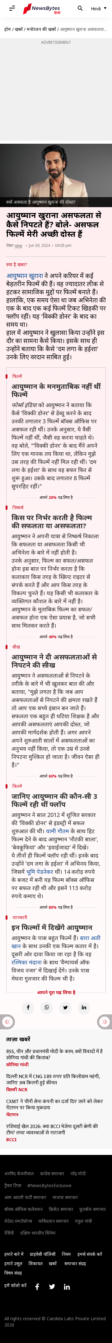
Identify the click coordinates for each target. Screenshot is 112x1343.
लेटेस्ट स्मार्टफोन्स (18, 1221)
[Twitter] (65, 1008)
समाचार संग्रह (75, 1263)
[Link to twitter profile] (51, 1286)
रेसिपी (9, 1233)
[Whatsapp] (46, 1008)
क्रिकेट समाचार (61, 1209)
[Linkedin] (84, 1008)
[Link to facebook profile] (37, 1286)
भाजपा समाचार (65, 1197)
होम (7, 29)
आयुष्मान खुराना (24, 275)
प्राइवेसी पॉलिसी (43, 1254)
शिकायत (36, 1263)
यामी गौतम (57, 831)
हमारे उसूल (13, 1263)
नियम (66, 1254)
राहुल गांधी (83, 1221)
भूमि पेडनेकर (39, 871)
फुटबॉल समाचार (92, 1209)
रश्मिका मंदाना (27, 962)
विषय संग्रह (13, 1273)
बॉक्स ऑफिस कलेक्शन (23, 1209)
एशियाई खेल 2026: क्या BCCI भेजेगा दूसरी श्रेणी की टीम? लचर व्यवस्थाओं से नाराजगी (52, 1130)
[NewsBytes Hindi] (41, 8)
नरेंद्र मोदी (78, 1173)
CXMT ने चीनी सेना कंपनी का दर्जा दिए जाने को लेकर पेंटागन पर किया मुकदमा (54, 1105)
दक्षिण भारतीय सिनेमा (38, 1233)
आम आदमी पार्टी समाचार (25, 1197)
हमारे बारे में (14, 1254)
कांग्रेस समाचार (52, 1173)
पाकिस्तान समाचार (53, 1221)
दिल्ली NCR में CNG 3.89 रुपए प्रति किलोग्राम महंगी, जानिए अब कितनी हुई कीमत (53, 1080)
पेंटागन (12, 1114)
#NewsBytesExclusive (49, 1185)
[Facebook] (28, 1008)
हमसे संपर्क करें (89, 1254)
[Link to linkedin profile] (66, 1286)
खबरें (19, 29)
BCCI (11, 1139)
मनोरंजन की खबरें (41, 29)
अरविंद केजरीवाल (19, 1173)
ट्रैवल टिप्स (12, 1185)
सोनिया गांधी (17, 1064)
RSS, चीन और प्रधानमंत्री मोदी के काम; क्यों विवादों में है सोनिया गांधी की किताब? (54, 1055)
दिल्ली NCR (16, 1089)
